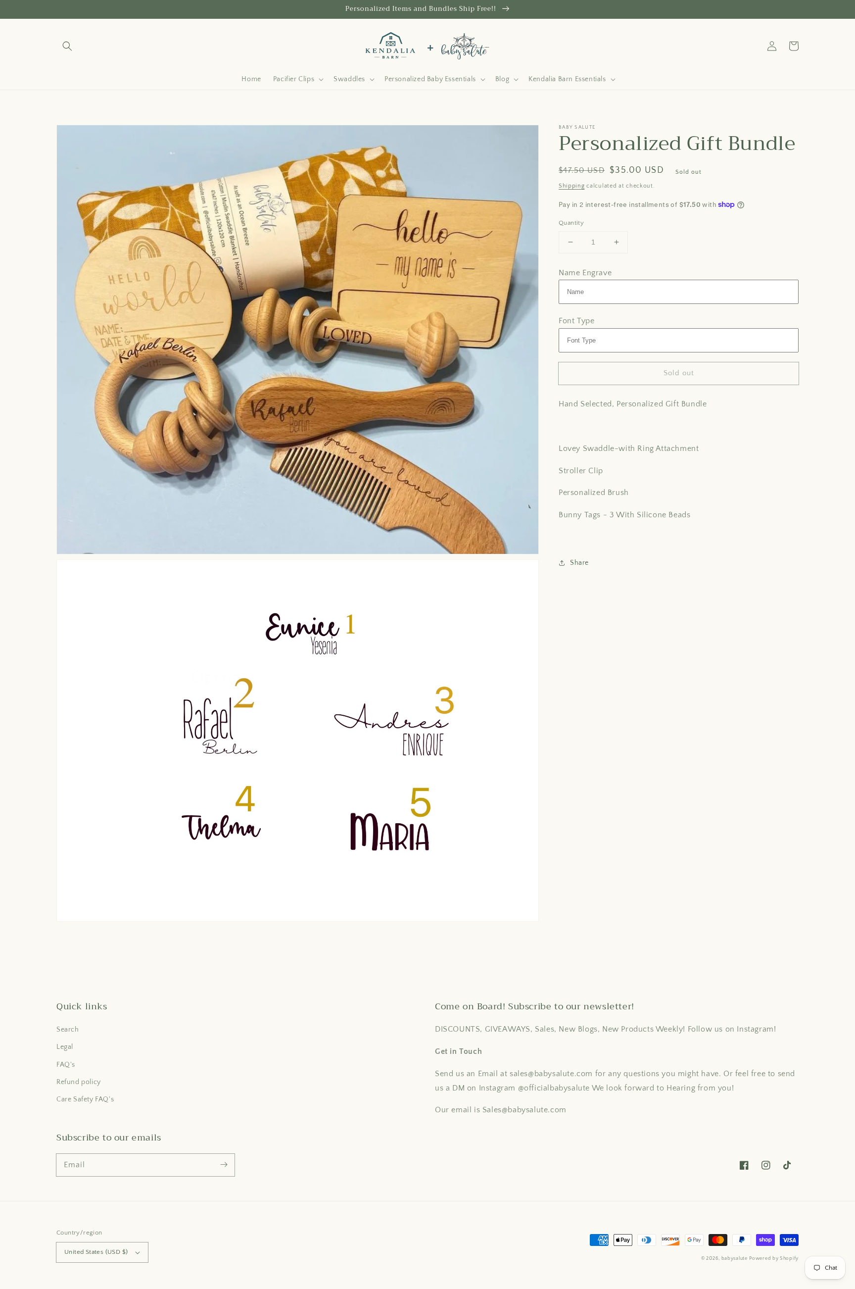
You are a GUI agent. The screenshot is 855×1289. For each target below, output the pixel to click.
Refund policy (78, 1082)
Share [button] (579, 562)
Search (67, 1030)
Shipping (572, 186)
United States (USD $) (96, 1251)
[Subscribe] (224, 1165)
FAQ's (65, 1065)
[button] (67, 46)
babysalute (734, 1258)
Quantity (571, 222)
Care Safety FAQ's (85, 1099)
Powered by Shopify (774, 1258)
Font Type (576, 320)
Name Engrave (585, 272)
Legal (64, 1047)
